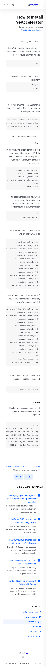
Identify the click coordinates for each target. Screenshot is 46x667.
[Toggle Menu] (42, 5)
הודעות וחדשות (32, 617)
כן (26, 477)
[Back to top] (23, 658)
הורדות (35, 627)
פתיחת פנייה (33, 636)
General (22, 27)
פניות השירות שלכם (30, 612)
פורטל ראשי (39, 27)
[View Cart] (13, 4)
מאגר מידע (29, 27)
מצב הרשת (34, 631)
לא (17, 477)
